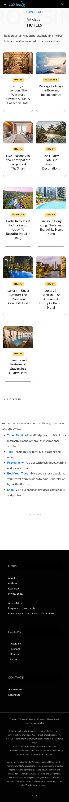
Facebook (15, 648)
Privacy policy (15, 593)
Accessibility (15, 602)
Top (35, 795)
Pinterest (15, 654)
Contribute (14, 694)
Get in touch (15, 689)
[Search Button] (62, 4)
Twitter (14, 659)
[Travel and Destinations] (17, 4)
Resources (13, 588)
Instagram (15, 643)
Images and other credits (21, 608)
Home (30, 11)
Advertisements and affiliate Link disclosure (32, 613)
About (11, 577)
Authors (12, 583)
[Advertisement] (34, 525)
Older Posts (14, 399)
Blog (38, 11)
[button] (5, 4)
